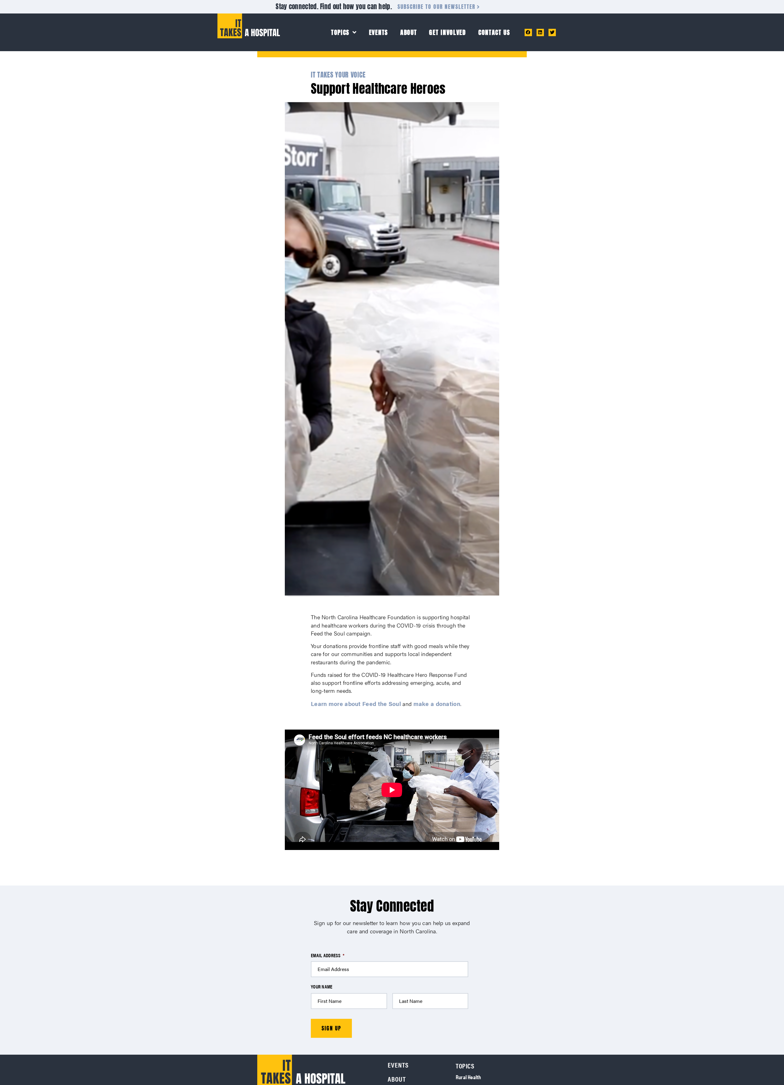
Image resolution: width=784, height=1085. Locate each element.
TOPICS (340, 32)
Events (378, 32)
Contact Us (494, 32)
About (408, 32)
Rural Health (468, 1077)
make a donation (437, 703)
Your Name (322, 987)
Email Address (328, 955)
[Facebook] (528, 32)
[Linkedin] (540, 32)
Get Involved (447, 32)
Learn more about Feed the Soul (356, 703)
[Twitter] (552, 32)
